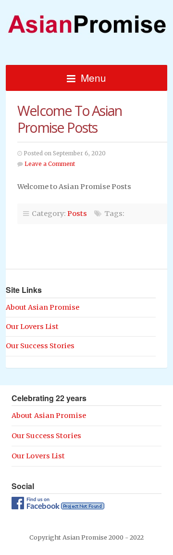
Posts (77, 213)
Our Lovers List (32, 326)
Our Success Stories (40, 345)
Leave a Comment (50, 164)
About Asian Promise (42, 307)
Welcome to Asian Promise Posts (69, 119)
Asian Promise (86, 19)
